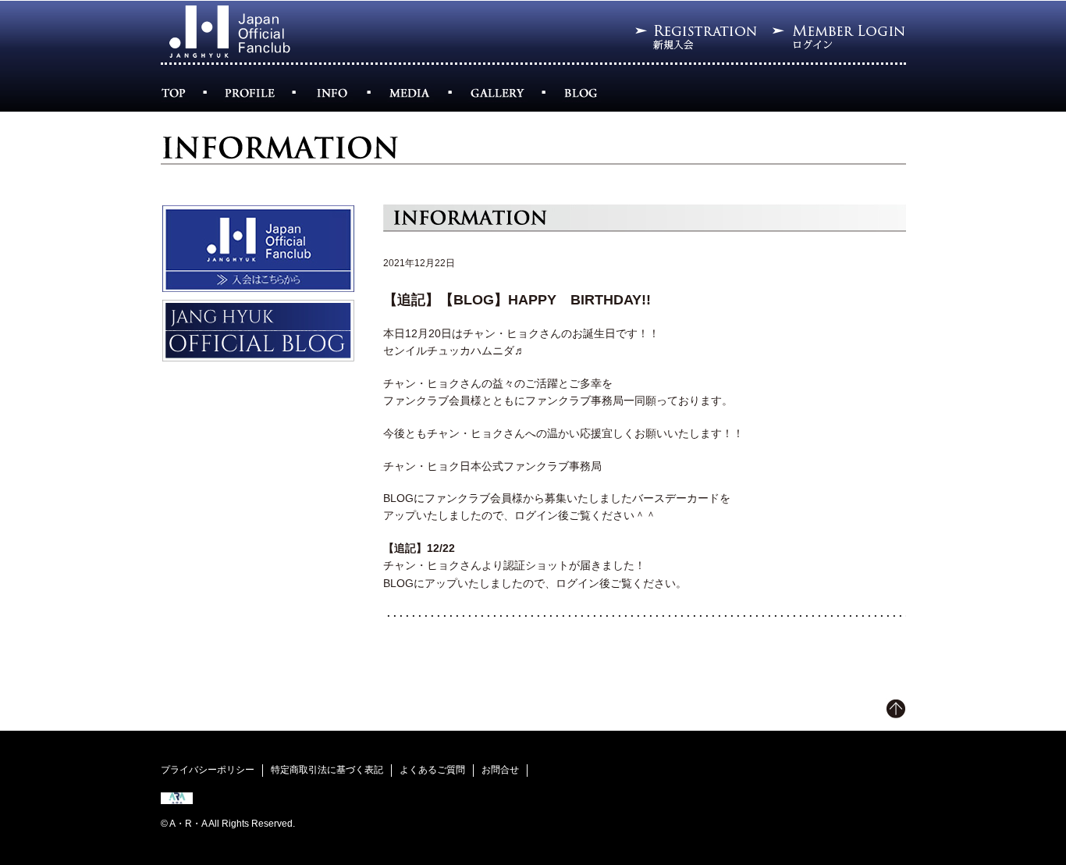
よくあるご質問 (432, 769)
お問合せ (500, 769)
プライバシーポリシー (207, 769)
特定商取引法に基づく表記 (327, 769)
